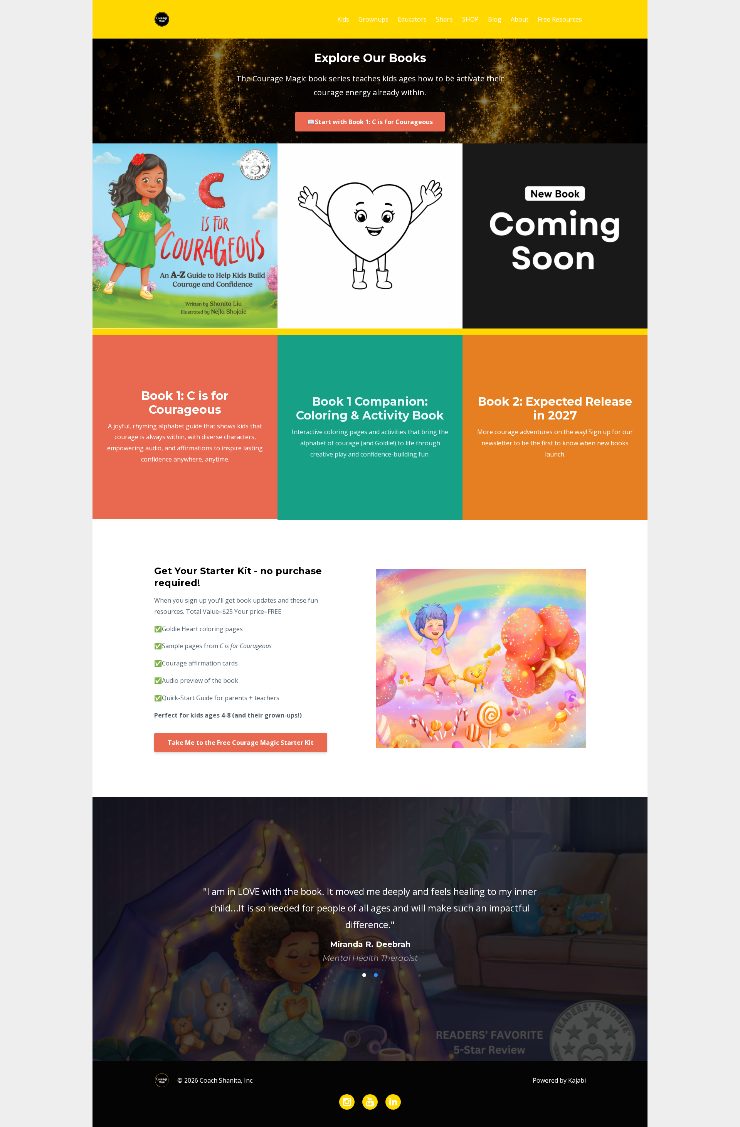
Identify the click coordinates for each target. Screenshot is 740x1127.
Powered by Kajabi (559, 1070)
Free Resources (560, 19)
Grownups (373, 19)
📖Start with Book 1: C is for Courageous (370, 122)
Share (444, 19)
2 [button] (376, 965)
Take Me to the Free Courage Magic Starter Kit (241, 742)
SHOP (470, 19)
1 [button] (364, 965)
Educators (412, 19)
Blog (494, 19)
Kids (343, 19)
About (519, 19)
